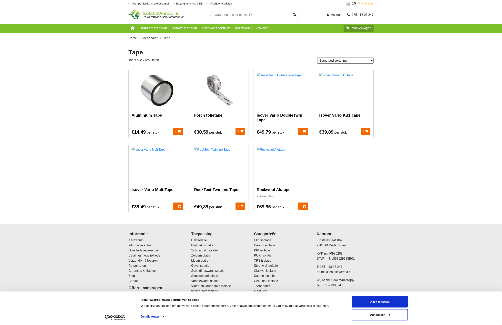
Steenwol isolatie (266, 265)
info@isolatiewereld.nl (335, 272)
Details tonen (150, 316)
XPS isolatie (262, 260)
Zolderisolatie (200, 255)
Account (336, 14)
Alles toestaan (380, 301)
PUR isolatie (263, 255)
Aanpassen (377, 314)
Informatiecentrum (216, 28)
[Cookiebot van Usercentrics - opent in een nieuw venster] (115, 317)
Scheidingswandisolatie (208, 270)
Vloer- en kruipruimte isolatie (211, 286)
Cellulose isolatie (266, 281)
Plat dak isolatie (202, 245)
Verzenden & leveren (143, 260)
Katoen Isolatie (264, 275)
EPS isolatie (262, 240)
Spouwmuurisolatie (204, 275)
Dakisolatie (199, 240)
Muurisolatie (199, 260)
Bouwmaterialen (184, 28)
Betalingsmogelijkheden (145, 255)
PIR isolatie (262, 250)
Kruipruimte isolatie (204, 291)
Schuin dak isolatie (204, 250)
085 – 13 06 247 (331, 266)
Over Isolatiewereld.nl (143, 250)
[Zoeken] (294, 15)
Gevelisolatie (200, 265)
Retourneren (137, 265)
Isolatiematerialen (153, 28)
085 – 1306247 (331, 285)
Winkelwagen (361, 28)
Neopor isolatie (264, 245)
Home (132, 38)
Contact (262, 28)
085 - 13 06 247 (363, 14)
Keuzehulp (243, 28)
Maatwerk (260, 291)
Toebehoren (150, 38)
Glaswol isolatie (265, 270)
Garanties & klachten (142, 270)
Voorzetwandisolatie (205, 281)
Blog (131, 275)
